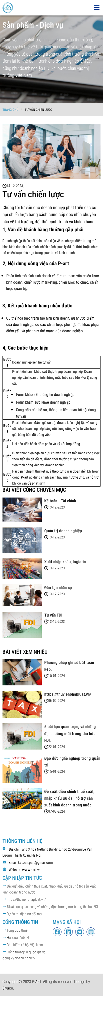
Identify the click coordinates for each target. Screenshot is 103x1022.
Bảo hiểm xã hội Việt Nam (24, 945)
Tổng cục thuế (17, 930)
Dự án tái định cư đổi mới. (24, 914)
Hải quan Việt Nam (19, 937)
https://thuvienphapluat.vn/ (26, 899)
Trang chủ (10, 110)
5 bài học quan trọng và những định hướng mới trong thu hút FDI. (52, 906)
